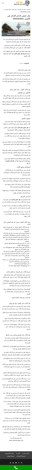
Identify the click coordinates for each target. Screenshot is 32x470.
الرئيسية (28, 9)
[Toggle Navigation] (3, 3)
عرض (21, 63)
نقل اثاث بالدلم (17, 79)
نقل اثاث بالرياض (21, 9)
